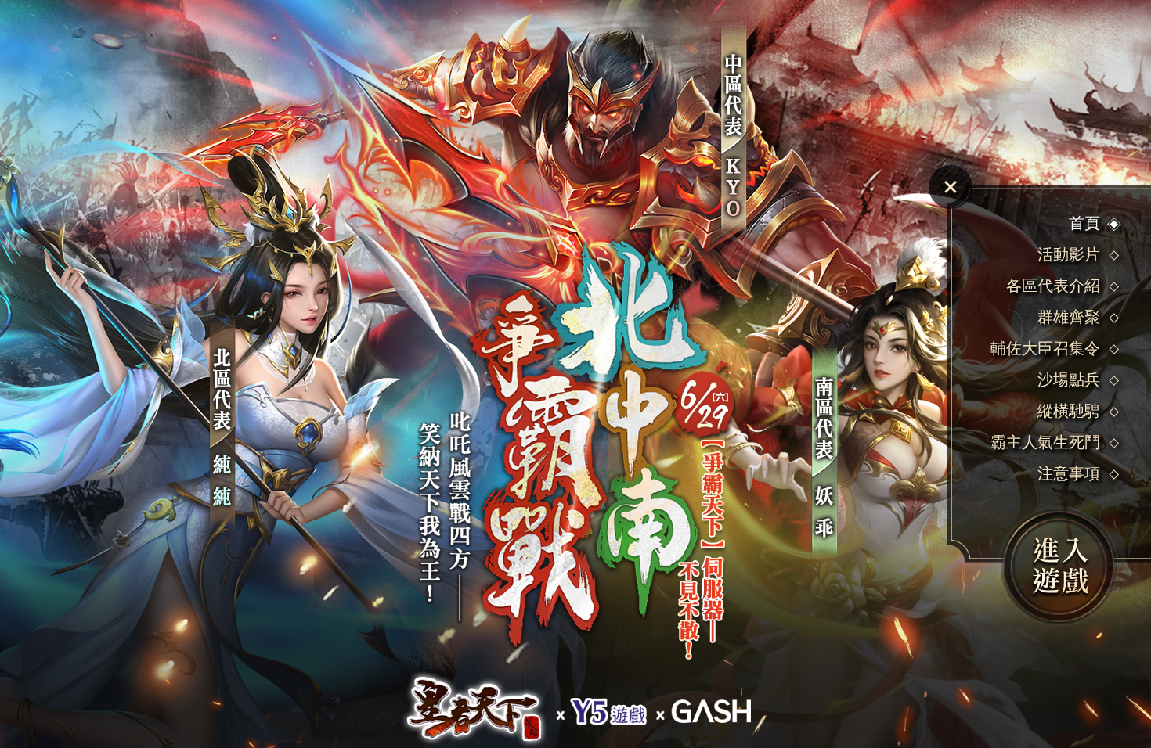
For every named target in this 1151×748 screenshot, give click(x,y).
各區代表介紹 (1053, 285)
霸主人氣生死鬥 (1045, 442)
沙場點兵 (1068, 379)
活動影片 (1068, 254)
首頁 (1084, 223)
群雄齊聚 (1068, 316)
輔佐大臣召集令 (1045, 348)
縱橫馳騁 (1068, 410)
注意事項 (1068, 473)
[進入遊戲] (1058, 566)
